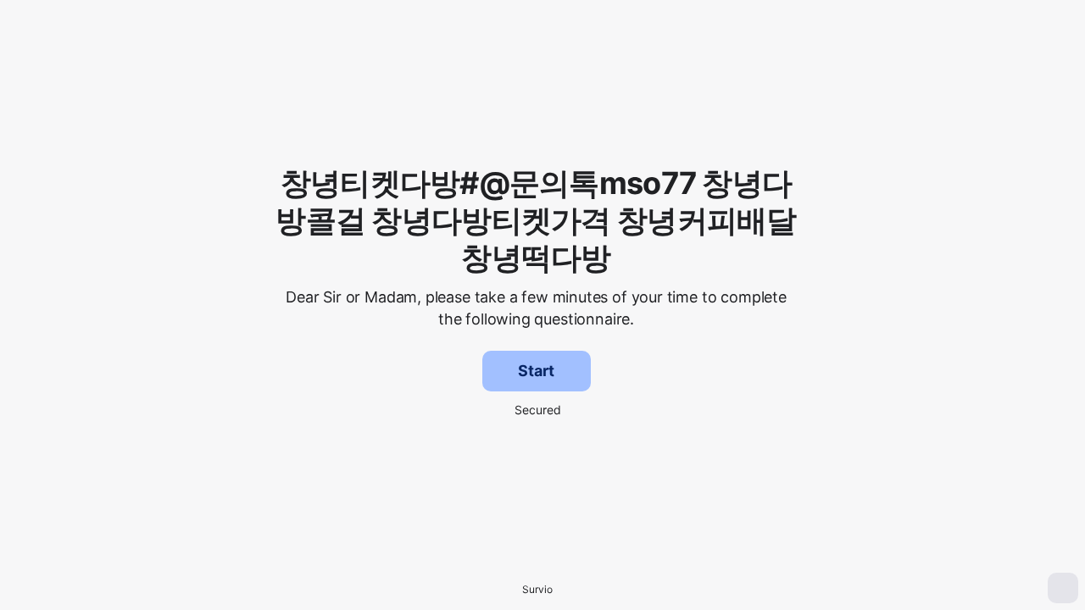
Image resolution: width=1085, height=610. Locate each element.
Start (536, 371)
